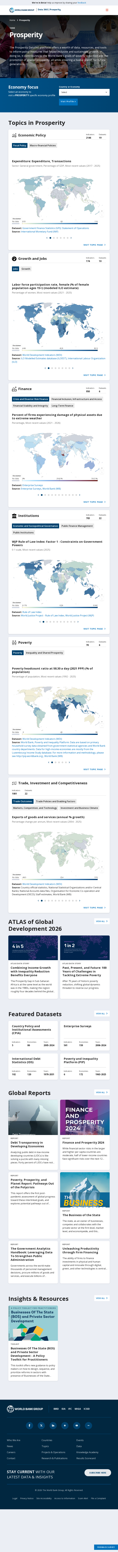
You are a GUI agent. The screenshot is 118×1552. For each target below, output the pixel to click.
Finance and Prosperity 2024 (83, 1142)
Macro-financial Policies (43, 145)
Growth (26, 268)
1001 (14, 793)
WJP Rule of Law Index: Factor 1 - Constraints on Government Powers (57, 543)
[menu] (107, 10)
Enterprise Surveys (32, 485)
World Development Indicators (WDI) (42, 355)
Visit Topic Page (93, 244)
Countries (47, 1440)
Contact (11, 1458)
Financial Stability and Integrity (30, 405)
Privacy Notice (27, 1498)
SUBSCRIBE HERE (97, 1472)
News (10, 1446)
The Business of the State (81, 1215)
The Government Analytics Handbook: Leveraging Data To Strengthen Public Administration (32, 1254)
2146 (88, 137)
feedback (82, 2)
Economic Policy (32, 135)
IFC (70, 1408)
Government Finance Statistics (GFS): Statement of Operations (55, 228)
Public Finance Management (77, 526)
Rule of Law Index (31, 612)
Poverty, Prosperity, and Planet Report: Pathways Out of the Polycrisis (32, 1183)
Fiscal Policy (19, 145)
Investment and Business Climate (79, 808)
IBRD (56, 1408)
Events (80, 1440)
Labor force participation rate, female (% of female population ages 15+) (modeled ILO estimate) (50, 286)
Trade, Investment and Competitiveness (52, 783)
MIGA (78, 1408)
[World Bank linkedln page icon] (53, 1425)
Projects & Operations (53, 1452)
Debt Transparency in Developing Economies (27, 1144)
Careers (11, 1452)
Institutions (28, 515)
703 (88, 518)
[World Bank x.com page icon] (41, 1425)
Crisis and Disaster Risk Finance (30, 399)
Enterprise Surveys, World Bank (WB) (41, 488)
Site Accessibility (44, 1498)
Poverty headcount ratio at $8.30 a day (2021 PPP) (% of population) (52, 670)
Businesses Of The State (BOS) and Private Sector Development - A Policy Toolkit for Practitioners (33, 1353)
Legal (14, 1498)
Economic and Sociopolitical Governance (35, 526)
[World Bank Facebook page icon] (29, 1425)
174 (88, 261)
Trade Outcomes (22, 801)
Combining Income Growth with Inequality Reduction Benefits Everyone (31, 971)
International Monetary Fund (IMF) (39, 231)
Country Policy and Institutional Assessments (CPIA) (31, 1029)
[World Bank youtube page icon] (76, 1425)
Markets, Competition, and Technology (35, 808)
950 (88, 391)
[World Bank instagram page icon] (64, 1425)
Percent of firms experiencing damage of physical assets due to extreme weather (57, 416)
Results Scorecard (86, 1458)
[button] (47, 238)
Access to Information (64, 1498)
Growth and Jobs (32, 258)
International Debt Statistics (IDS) (26, 1060)
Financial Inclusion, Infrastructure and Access (77, 399)
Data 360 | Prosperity (49, 10)
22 (100, 518)
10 (100, 261)
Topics (45, 1446)
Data (79, 1446)
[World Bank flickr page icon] (88, 1425)
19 (100, 137)
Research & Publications (54, 1458)
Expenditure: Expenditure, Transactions (41, 161)
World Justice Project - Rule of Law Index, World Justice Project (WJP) (57, 615)
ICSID (87, 1408)
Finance (25, 388)
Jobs (15, 268)
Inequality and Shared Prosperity (44, 652)
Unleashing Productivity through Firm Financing (80, 1250)
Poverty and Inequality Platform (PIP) (81, 1060)
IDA (63, 1408)
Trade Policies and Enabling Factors (55, 801)
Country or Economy (69, 86)
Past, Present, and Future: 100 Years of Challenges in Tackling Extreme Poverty (84, 971)
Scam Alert (83, 1498)
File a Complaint (98, 1498)
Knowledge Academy (87, 1452)
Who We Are (13, 1440)
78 (87, 645)
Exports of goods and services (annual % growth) (48, 817)
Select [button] (64, 92)
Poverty (25, 642)
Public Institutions (23, 532)
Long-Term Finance (62, 405)
